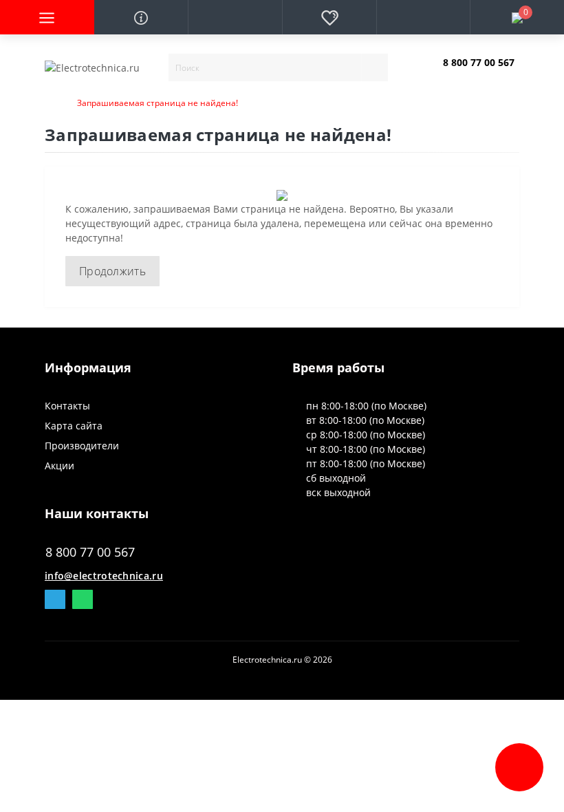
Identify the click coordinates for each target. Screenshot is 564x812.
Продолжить (112, 271)
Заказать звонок (475, 74)
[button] (235, 17)
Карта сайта (73, 425)
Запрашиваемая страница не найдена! (157, 103)
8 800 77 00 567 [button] (90, 552)
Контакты (67, 405)
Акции (59, 465)
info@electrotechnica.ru (104, 575)
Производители (82, 445)
